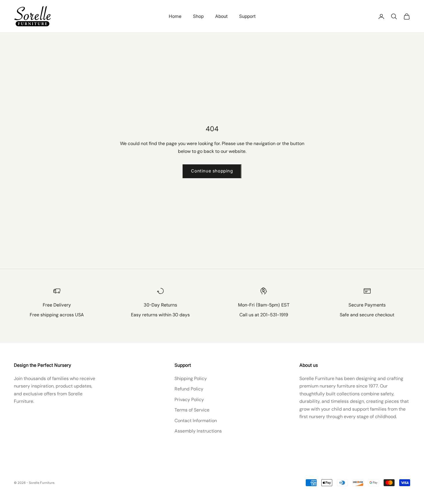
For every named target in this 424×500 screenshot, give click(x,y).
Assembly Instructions (198, 431)
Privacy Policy (189, 399)
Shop (198, 16)
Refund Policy (189, 389)
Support (247, 16)
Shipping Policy (191, 378)
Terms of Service (192, 410)
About (221, 16)
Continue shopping (212, 171)
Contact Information (196, 421)
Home (175, 16)
